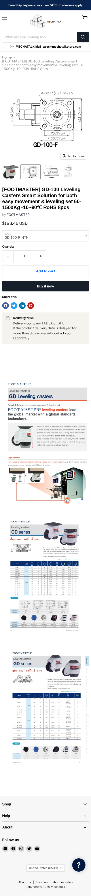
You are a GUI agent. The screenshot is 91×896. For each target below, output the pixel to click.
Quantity (8, 246)
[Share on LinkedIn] (22, 305)
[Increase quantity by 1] (40, 256)
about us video (63, 882)
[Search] (83, 37)
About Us (24, 882)
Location (42, 882)
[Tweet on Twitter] (14, 305)
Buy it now (45, 286)
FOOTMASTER (18, 215)
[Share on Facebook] (5, 305)
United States (43, 868)
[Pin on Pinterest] (30, 305)
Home (7, 57)
